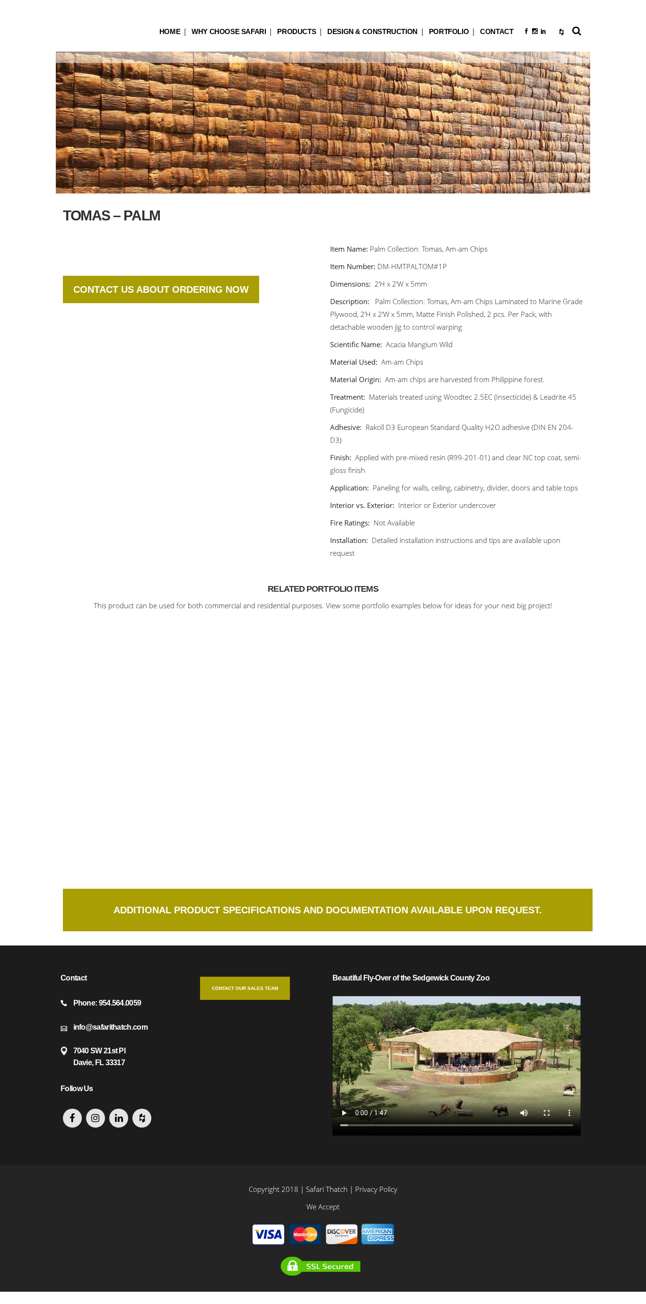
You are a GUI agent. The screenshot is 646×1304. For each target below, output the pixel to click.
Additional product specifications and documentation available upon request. (327, 910)
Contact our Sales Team (245, 988)
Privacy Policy (376, 1189)
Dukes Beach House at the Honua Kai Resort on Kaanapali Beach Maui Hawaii (124, 817)
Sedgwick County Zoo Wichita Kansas (124, 684)
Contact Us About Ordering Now (161, 289)
